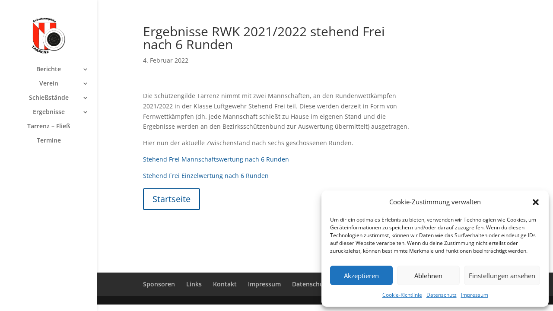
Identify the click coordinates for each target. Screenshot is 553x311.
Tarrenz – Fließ (48, 126)
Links (194, 284)
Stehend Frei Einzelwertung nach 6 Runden (206, 175)
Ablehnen (428, 275)
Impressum (474, 294)
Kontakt (225, 284)
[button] (535, 202)
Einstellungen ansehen (502, 275)
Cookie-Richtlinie (402, 294)
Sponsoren (159, 284)
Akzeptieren (361, 275)
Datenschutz (441, 294)
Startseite (172, 199)
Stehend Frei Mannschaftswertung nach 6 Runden (216, 159)
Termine (49, 140)
